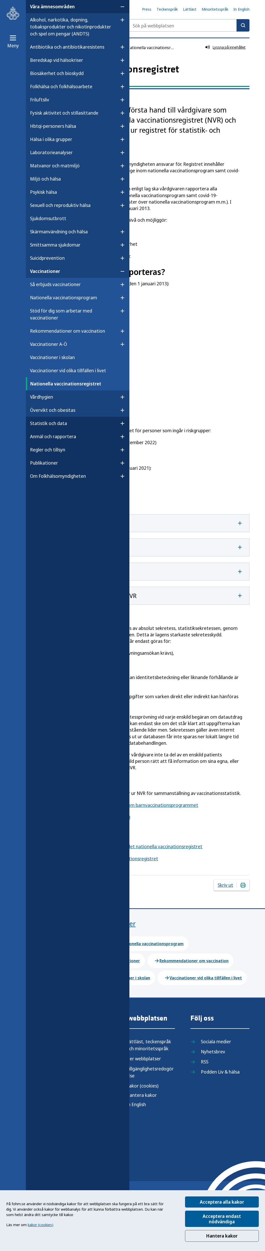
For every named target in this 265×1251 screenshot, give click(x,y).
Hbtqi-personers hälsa (53, 126)
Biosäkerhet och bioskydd (57, 73)
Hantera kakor (222, 1236)
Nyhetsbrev (213, 1051)
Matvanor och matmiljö (55, 165)
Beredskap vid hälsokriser (56, 60)
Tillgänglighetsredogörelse (150, 1072)
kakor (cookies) (40, 1224)
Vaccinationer (45, 271)
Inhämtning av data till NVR (88, 523)
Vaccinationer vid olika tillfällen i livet (68, 370)
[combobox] (188, 25)
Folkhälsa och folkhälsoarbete (61, 86)
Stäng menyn (43, 492)
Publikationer (44, 463)
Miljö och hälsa (45, 179)
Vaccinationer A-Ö (48, 344)
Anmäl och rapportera (53, 436)
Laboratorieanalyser (51, 152)
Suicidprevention (47, 258)
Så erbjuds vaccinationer (55, 284)
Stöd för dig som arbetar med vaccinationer (61, 314)
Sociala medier (216, 1041)
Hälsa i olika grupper (51, 139)
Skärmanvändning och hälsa (59, 231)
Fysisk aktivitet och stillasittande (64, 113)
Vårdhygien (41, 397)
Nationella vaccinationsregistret (65, 384)
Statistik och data (48, 423)
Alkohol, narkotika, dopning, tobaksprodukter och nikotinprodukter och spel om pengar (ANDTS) (70, 27)
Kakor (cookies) (142, 1086)
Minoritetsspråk (215, 9)
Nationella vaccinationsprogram (63, 297)
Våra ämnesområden (52, 6)
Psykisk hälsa (43, 192)
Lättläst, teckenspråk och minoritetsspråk (148, 1045)
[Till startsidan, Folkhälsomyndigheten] (13, 13)
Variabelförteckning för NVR (88, 571)
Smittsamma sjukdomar (55, 245)
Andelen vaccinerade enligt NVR (93, 595)
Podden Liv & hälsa (220, 1072)
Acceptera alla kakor (222, 1202)
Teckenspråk (167, 9)
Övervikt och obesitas (52, 410)
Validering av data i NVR (82, 547)
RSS (204, 1062)
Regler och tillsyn (47, 449)
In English (241, 9)
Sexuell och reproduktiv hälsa (60, 205)
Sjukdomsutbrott (48, 218)
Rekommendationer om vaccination (67, 331)
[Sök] (243, 25)
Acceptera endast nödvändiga (222, 1219)
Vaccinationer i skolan (52, 357)
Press (146, 9)
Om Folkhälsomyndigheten (58, 476)
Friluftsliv (39, 99)
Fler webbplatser (143, 1058)
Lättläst (189, 9)
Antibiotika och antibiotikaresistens (67, 47)
